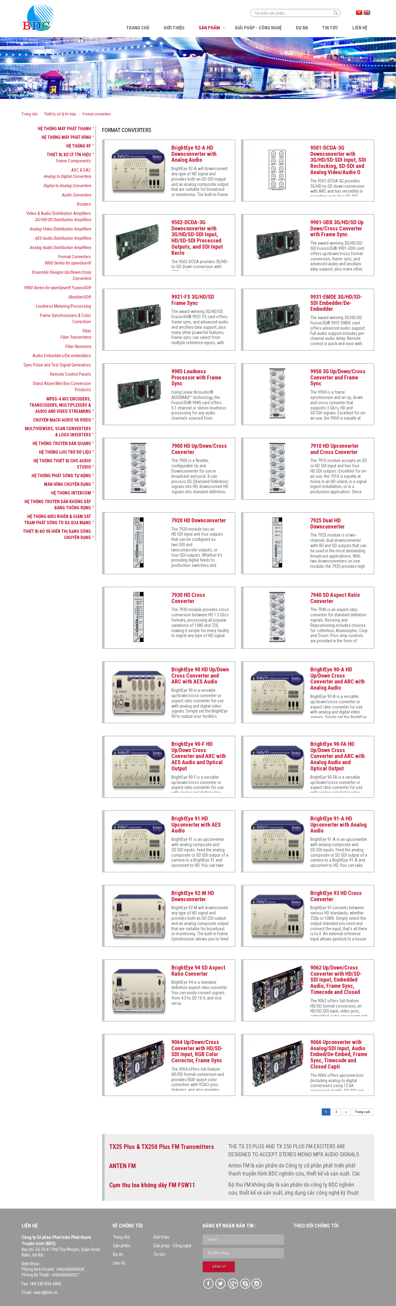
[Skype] (244, 1283)
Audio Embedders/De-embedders (61, 355)
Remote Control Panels (70, 374)
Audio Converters (76, 194)
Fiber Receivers (78, 346)
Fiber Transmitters (75, 337)
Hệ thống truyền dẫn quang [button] (61, 443)
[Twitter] (220, 1283)
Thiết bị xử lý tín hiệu (60, 114)
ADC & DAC (81, 170)
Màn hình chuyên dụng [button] (67, 484)
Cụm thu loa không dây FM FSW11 (152, 1185)
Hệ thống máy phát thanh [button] (64, 128)
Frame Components (73, 160)
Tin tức (330, 28)
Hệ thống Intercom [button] (71, 492)
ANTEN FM (122, 1166)
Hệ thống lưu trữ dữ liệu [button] (65, 452)
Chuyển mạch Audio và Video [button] (62, 419)
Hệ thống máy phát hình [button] (66, 137)
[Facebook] (208, 1283)
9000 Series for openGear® (67, 262)
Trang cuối (362, 1112)
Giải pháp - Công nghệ (258, 28)
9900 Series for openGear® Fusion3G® (57, 287)
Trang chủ (137, 28)
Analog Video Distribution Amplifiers (60, 228)
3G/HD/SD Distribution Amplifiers (63, 219)
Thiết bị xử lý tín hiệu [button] (69, 154)
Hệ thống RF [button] (78, 145)
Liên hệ (359, 28)
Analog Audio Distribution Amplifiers (60, 247)
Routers (84, 204)
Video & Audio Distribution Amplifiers (58, 213)
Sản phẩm (209, 28)
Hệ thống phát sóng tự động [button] (61, 475)
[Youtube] (257, 1283)
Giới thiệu (174, 28)
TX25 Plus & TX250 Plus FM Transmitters (161, 1146)
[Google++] (232, 1283)
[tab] (56, 129)
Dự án (302, 28)
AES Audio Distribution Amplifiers (63, 238)
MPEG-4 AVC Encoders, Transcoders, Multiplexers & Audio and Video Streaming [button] (60, 405)
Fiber (87, 330)
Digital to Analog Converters (67, 185)
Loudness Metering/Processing (63, 306)
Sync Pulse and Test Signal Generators (57, 364)
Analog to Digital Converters (67, 176)
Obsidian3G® (79, 296)
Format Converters (97, 114)
